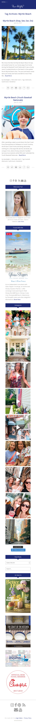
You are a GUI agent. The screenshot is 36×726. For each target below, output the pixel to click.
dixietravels (28, 80)
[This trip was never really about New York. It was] (18, 427)
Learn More (21, 221)
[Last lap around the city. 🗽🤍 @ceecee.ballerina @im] (18, 479)
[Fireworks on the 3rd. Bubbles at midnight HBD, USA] (18, 375)
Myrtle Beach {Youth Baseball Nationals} (18, 98)
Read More (8, 76)
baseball (27, 159)
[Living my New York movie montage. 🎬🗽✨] (18, 505)
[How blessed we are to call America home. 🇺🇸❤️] (18, 401)
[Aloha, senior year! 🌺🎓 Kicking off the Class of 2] (18, 323)
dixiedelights (6, 80)
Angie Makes (19, 718)
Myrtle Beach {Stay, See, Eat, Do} (18, 20)
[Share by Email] (16, 88)
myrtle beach (5, 82)
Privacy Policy (27, 718)
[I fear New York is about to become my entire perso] (18, 531)
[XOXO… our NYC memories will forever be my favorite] (18, 453)
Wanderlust (12, 82)
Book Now (17, 299)
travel (19, 80)
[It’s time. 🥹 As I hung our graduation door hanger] (18, 349)
